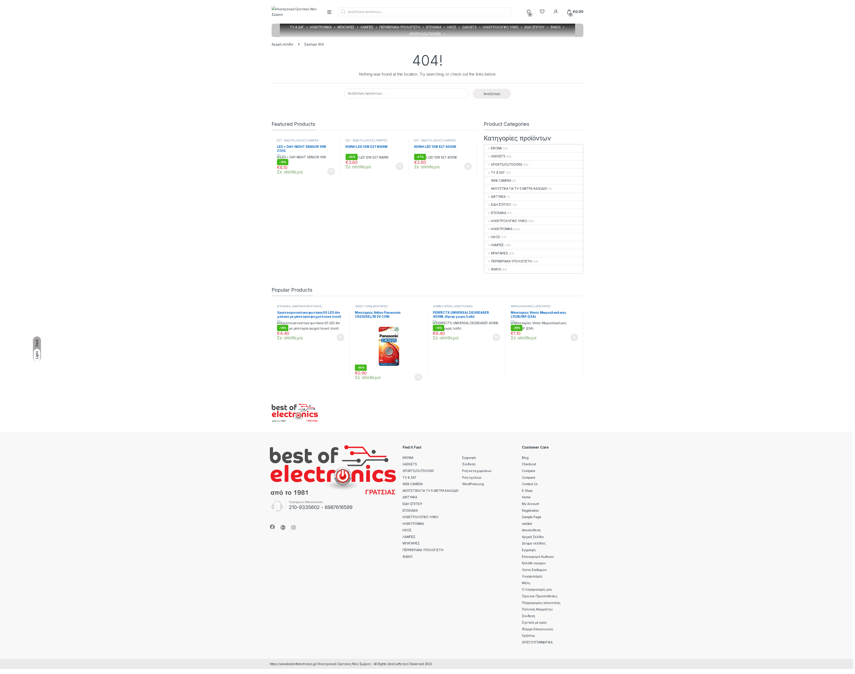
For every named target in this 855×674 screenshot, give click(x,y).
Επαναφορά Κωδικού (538, 557)
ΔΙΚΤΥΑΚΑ (498, 196)
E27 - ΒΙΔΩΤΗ (286, 140)
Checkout (529, 464)
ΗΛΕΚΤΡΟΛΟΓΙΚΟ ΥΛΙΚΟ (501, 27)
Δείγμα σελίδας (534, 543)
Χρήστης (528, 635)
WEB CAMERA (501, 180)
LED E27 (301, 140)
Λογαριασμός (532, 576)
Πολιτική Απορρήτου (537, 609)
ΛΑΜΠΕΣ (366, 27)
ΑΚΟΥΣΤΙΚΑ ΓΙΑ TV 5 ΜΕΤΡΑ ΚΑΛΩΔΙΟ (519, 188)
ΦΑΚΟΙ (555, 27)
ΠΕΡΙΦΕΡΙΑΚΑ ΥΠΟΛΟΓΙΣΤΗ (399, 27)
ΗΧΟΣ (451, 27)
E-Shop (527, 491)
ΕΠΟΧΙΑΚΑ (433, 27)
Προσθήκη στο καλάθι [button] (327, 171)
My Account (530, 504)
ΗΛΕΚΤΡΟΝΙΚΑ (320, 27)
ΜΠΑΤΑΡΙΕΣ (346, 27)
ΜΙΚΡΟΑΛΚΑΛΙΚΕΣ (522, 306)
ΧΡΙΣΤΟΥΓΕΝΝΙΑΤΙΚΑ (537, 642)
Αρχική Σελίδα (533, 537)
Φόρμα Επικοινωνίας (537, 629)
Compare (528, 471)
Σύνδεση (468, 464)
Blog (525, 458)
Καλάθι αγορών (534, 563)
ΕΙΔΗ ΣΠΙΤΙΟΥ (534, 27)
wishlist (527, 524)
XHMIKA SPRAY (442, 306)
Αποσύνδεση (531, 530)
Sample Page (531, 517)
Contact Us (530, 484)
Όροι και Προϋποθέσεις (540, 596)
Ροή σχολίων (472, 477)
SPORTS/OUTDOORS (425, 34)
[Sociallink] (272, 526)
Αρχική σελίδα (282, 44)
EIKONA (496, 148)
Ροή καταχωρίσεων (477, 471)
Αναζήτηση (492, 94)
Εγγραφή (469, 458)
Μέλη (526, 583)
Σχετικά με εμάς (534, 622)
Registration (530, 510)
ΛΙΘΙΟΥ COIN (363, 306)
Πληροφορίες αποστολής (541, 603)
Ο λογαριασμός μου (537, 589)
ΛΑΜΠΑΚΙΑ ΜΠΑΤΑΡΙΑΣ (307, 306)
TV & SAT (297, 27)
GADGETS (469, 27)
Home (526, 497)
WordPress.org (473, 484)
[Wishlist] (542, 12)
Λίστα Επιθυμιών (534, 570)
